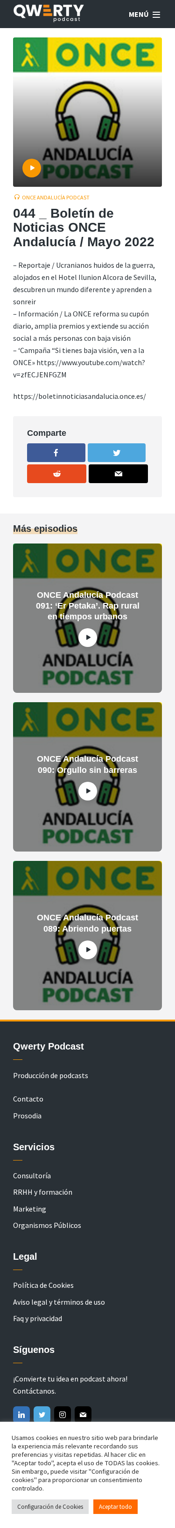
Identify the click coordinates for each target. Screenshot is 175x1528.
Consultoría (32, 1175)
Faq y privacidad (37, 1318)
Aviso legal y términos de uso (59, 1302)
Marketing (29, 1208)
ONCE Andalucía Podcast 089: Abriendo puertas (87, 923)
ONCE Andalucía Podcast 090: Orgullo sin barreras (87, 764)
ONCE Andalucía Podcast (56, 197)
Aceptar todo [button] (115, 1507)
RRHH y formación (42, 1192)
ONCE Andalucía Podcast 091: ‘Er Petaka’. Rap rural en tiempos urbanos (88, 606)
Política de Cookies (43, 1285)
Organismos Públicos (47, 1225)
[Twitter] (42, 1414)
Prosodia (27, 1115)
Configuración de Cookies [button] (50, 1507)
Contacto (28, 1098)
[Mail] (83, 1414)
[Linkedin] (21, 1414)
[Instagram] (62, 1414)
